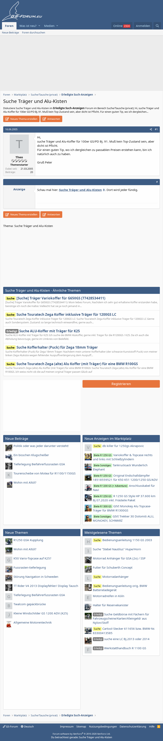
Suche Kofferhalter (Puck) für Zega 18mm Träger (52, 347)
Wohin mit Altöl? (25, 482)
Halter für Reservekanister (110, 605)
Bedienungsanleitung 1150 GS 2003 (123, 540)
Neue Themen (16, 532)
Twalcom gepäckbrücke (30, 604)
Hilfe (151, 726)
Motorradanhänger (111, 577)
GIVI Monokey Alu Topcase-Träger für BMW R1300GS (122, 508)
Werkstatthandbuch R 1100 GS (120, 648)
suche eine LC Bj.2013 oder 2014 (121, 639)
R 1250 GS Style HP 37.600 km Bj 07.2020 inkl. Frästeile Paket (124, 498)
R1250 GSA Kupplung (28, 540)
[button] (39, 25)
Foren (9, 26)
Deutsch (28, 726)
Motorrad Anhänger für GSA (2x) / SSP (119, 558)
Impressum (67, 726)
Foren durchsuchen (33, 32)
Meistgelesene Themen (103, 532)
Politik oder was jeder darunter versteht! (41, 446)
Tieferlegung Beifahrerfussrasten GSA (39, 464)
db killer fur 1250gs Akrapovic (119, 446)
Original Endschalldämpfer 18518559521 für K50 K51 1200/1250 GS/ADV (125, 477)
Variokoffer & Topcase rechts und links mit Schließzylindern (122, 457)
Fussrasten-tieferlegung (30, 567)
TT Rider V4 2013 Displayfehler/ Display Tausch (46, 586)
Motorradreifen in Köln (108, 596)
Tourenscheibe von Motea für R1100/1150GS (45, 473)
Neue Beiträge (10, 32)
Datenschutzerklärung (133, 726)
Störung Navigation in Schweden (36, 577)
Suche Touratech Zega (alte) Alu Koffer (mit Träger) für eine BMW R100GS (72, 364)
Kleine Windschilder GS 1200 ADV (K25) (41, 613)
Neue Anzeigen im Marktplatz (107, 438)
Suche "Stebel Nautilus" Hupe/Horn (117, 549)
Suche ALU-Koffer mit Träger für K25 (43, 331)
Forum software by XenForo (82, 733)
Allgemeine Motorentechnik (33, 622)
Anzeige (19, 189)
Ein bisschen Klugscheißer (31, 455)
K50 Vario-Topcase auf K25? (32, 558)
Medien (49, 26)
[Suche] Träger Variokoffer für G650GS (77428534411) (56, 298)
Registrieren (121, 383)
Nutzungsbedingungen (103, 726)
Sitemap (81, 726)
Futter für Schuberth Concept (112, 567)
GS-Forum (11, 726)
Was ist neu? (28, 26)
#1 (156, 129)
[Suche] (157, 25)
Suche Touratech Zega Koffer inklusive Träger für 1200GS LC (61, 314)
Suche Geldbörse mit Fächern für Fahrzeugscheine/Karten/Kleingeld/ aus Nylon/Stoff (121, 618)
